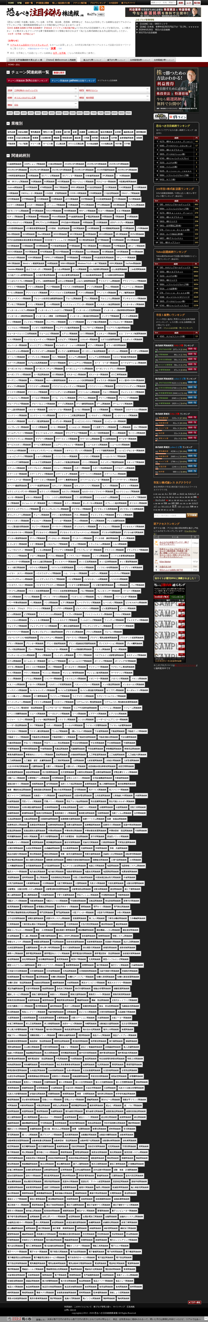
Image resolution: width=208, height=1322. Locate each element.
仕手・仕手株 (59, 53)
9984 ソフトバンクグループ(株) (174, 175)
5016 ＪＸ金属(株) (168, 288)
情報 (186, 497)
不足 (156, 509)
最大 (157, 497)
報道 (159, 509)
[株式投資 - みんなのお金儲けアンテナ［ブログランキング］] (161, 119)
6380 (10, 97)
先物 (191, 506)
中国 (165, 503)
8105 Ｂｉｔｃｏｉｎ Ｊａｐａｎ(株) (176, 171)
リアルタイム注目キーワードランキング (29, 45)
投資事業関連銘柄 (165, 393)
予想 (192, 500)
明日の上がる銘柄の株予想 (171, 569)
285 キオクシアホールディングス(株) (175, 205)
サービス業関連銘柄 (165, 364)
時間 (170, 500)
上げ (170, 509)
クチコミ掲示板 (80, 3)
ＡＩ (166, 494)
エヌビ (159, 493)
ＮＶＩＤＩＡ (166, 506)
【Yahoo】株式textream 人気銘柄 (61, 60)
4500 (58, 113)
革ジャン (182, 500)
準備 (160, 497)
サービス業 (163, 428)
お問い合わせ (70, 1310)
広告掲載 (131, 1307)
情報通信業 (163, 423)
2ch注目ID (113, 3)
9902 (10, 105)
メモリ (181, 503)
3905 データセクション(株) (172, 154)
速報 (195, 497)
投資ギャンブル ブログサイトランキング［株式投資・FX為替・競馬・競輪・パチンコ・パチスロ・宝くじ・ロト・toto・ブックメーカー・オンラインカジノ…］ (175, 552)
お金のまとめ (165, 566)
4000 (51, 113)
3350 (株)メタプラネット (171, 150)
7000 (93, 113)
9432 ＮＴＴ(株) (167, 179)
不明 (162, 503)
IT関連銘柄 (163, 354)
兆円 (189, 500)
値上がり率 (92, 60)
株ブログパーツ (128, 3)
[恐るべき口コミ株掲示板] (19, 1320)
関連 (167, 500)
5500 (72, 113)
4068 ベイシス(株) (168, 167)
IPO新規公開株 (42, 3)
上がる (169, 503)
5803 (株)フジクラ (168, 221)
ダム (183, 497)
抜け (173, 509)
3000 (37, 113)
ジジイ (159, 506)
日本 (174, 494)
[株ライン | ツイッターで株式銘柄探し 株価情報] (178, 119)
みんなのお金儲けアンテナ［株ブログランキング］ (174, 543)
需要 (192, 497)
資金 (186, 493)
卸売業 (161, 433)
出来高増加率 (140, 60)
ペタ (179, 506)
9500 (128, 113)
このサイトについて (83, 1307)
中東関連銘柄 (164, 369)
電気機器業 (163, 418)
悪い (168, 497)
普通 (190, 503)
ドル (187, 503)
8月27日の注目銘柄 (148, 32)
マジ (167, 509)
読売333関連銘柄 (165, 359)
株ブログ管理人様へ (102, 1307)
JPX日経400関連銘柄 (165, 349)
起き (163, 493)
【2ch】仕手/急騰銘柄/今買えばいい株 (25, 60)
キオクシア (192, 494)
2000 (23, 113)
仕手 (174, 506)
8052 (81, 97)
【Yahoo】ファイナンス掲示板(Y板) (59, 28)
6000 (79, 113)
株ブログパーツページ (185, 665)
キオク (182, 494)
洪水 (184, 503)
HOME (11, 3)
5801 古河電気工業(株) (170, 225)
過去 (156, 503)
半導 (162, 509)
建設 (189, 497)
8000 (107, 113)
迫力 (173, 497)
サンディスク (160, 500)
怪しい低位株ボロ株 (61, 3)
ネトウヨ (187, 506)
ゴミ (172, 500)
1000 (9, 113)
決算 (53, 48)
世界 (175, 500)
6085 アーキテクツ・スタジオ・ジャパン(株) (176, 146)
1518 (10, 90)
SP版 (19, 3)
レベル (183, 506)
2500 (30, 113)
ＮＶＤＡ (177, 497)
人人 (178, 493)
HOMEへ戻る (14, 65)
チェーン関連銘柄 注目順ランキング (27, 80)
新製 (159, 503)
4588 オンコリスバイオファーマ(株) (175, 297)
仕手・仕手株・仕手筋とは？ (22, 34)
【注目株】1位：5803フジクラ (153, 24)
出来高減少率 (164, 60)
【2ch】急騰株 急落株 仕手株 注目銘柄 (23, 28)
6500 (86, 113)
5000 (65, 113)
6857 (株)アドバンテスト (171, 238)
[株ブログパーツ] (170, 662)
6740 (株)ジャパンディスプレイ (174, 158)
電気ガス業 (163, 438)
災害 (178, 500)
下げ (170, 494)
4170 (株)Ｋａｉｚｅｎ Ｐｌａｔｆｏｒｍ (176, 142)
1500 (16, 113)
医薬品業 (162, 466)
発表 (170, 497)
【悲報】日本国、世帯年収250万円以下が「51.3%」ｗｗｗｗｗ (169, 27)
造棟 (181, 497)
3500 (44, 113)
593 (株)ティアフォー (170, 242)
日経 (165, 509)
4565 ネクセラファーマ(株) (172, 336)
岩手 (156, 493)
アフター (164, 497)
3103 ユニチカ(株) (168, 162)
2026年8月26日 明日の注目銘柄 (154, 29)
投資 (177, 503)
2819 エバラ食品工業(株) (171, 234)
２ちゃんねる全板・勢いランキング (177, 328)
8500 (114, 113)
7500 (100, 113)
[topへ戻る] (195, 1302)
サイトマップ (119, 1307)
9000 (121, 113)
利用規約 (68, 1307)
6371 (81, 90)
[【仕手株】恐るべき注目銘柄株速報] (46, 16)
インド (185, 500)
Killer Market (165, 561)
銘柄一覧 (29, 3)
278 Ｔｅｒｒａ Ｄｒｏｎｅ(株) (175, 230)
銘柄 (195, 506)
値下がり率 (116, 60)
